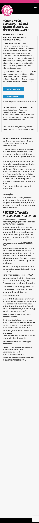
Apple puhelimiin (13, 96)
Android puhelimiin (13, 89)
